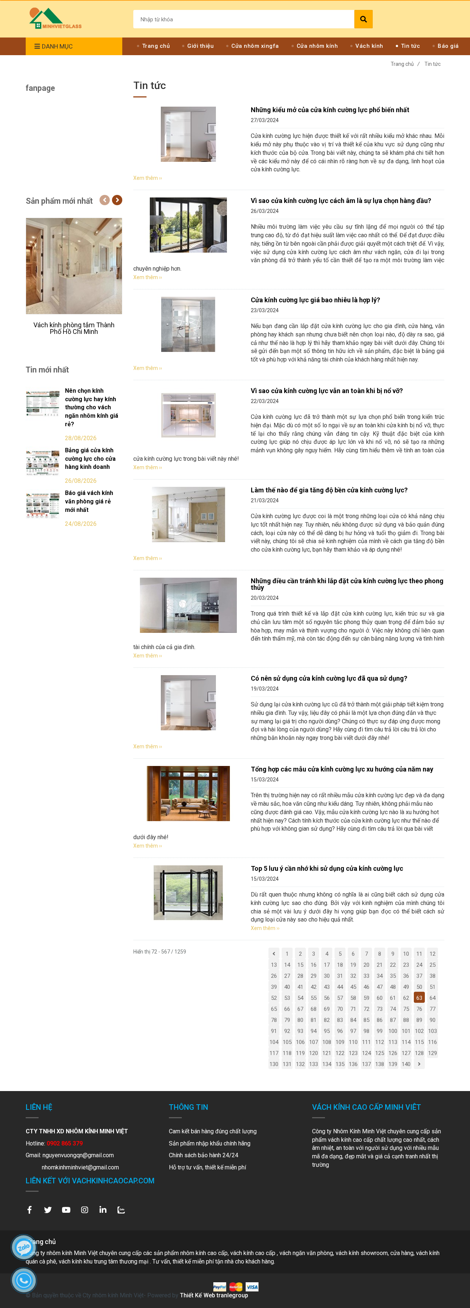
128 (419, 1053)
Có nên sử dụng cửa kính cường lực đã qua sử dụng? (329, 678)
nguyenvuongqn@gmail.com (78, 1155)
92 (287, 1031)
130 (274, 1064)
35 (393, 976)
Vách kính (369, 46)
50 (419, 987)
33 (366, 976)
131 (287, 1064)
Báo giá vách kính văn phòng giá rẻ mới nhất (89, 501)
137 (366, 1064)
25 (432, 965)
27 (287, 976)
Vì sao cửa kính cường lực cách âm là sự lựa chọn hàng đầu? (341, 200)
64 (432, 998)
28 (300, 976)
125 (379, 1053)
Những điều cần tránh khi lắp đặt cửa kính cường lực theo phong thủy (347, 584)
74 (393, 1009)
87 (393, 1020)
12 (432, 954)
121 (326, 1053)
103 (432, 1031)
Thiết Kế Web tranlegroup (214, 1295)
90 (432, 1020)
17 (327, 965)
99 (380, 1031)
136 (353, 1064)
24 (419, 965)
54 (300, 998)
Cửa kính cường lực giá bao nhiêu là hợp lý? (315, 300)
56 (327, 998)
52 (274, 998)
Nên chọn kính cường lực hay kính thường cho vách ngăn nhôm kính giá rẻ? (91, 407)
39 (274, 987)
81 (314, 1020)
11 (419, 954)
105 (287, 1042)
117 (274, 1053)
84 (353, 1020)
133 (313, 1064)
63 (419, 998)
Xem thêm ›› (147, 178)
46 (366, 987)
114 (406, 1042)
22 (393, 965)
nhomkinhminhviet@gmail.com (80, 1167)
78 (274, 1020)
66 (287, 1009)
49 (406, 987)
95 (327, 1031)
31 (340, 976)
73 (380, 1009)
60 (380, 998)
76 (419, 1009)
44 (340, 987)
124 (366, 1053)
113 (392, 1042)
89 (419, 1020)
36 (406, 976)
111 (366, 1042)
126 (392, 1053)
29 (314, 976)
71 (353, 1009)
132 (300, 1064)
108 (326, 1042)
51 (432, 987)
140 (406, 1064)
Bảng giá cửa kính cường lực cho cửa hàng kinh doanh (90, 459)
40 (287, 987)
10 (406, 954)
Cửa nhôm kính (317, 46)
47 (380, 987)
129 (432, 1053)
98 (366, 1031)
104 (274, 1042)
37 (419, 976)
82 (327, 1020)
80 (300, 1020)
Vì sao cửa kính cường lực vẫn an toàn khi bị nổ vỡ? (327, 391)
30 (327, 976)
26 (274, 976)
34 (380, 976)
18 (340, 965)
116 (432, 1042)
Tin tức (410, 46)
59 (366, 998)
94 (314, 1031)
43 (327, 987)
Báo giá (448, 46)
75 (406, 1009)
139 (392, 1064)
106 (300, 1042)
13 (274, 965)
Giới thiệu (200, 46)
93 (300, 1031)
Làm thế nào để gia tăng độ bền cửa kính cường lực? (329, 490)
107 (313, 1042)
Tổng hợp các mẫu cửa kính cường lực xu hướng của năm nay (342, 769)
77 (432, 1009)
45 (353, 987)
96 (340, 1031)
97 (353, 1031)
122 (340, 1053)
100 (392, 1031)
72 (366, 1009)
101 (406, 1031)
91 (274, 1031)
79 (287, 1020)
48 (393, 987)
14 (287, 965)
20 (366, 965)
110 (353, 1042)
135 (340, 1064)
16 (314, 965)
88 (406, 1020)
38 (432, 976)
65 (274, 1009)
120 (313, 1053)
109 (340, 1042)
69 (327, 1009)
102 (419, 1031)
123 (353, 1053)
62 (406, 998)
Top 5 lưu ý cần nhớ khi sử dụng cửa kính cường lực (327, 868)
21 (380, 965)
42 (314, 987)
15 (300, 965)
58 (353, 998)
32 (353, 976)
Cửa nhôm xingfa (255, 46)
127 (406, 1053)
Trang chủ (156, 46)
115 (419, 1042)
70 (340, 1009)
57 (340, 998)
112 (379, 1042)
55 (314, 998)
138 (379, 1064)
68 (314, 1009)
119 (300, 1053)
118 (287, 1053)
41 (300, 987)
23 (406, 965)
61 (393, 998)
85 (366, 1020)
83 (340, 1020)
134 (326, 1064)
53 (287, 998)
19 (353, 965)
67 (300, 1009)
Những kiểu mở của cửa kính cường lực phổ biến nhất (330, 110)
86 (380, 1020)
